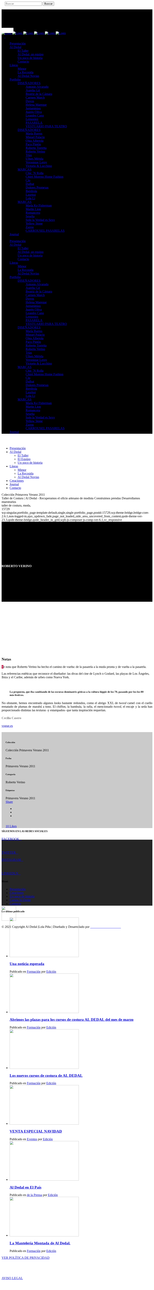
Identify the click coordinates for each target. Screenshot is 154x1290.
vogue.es (7, 725)
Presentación (18, 889)
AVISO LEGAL (12, 1278)
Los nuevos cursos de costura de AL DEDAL (46, 1075)
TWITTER (9, 852)
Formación (34, 971)
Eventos (32, 1139)
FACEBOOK (10, 839)
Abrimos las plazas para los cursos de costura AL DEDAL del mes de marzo (72, 1019)
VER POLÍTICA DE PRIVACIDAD (26, 1257)
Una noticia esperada (27, 964)
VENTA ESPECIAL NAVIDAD (36, 1131)
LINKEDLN (10, 873)
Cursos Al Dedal (20, 900)
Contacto (15, 903)
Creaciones (17, 892)
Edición (51, 971)
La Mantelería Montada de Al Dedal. (40, 1243)
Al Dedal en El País (25, 1187)
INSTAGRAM (11, 859)
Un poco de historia (22, 896)
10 (11, 826)
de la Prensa (34, 1195)
